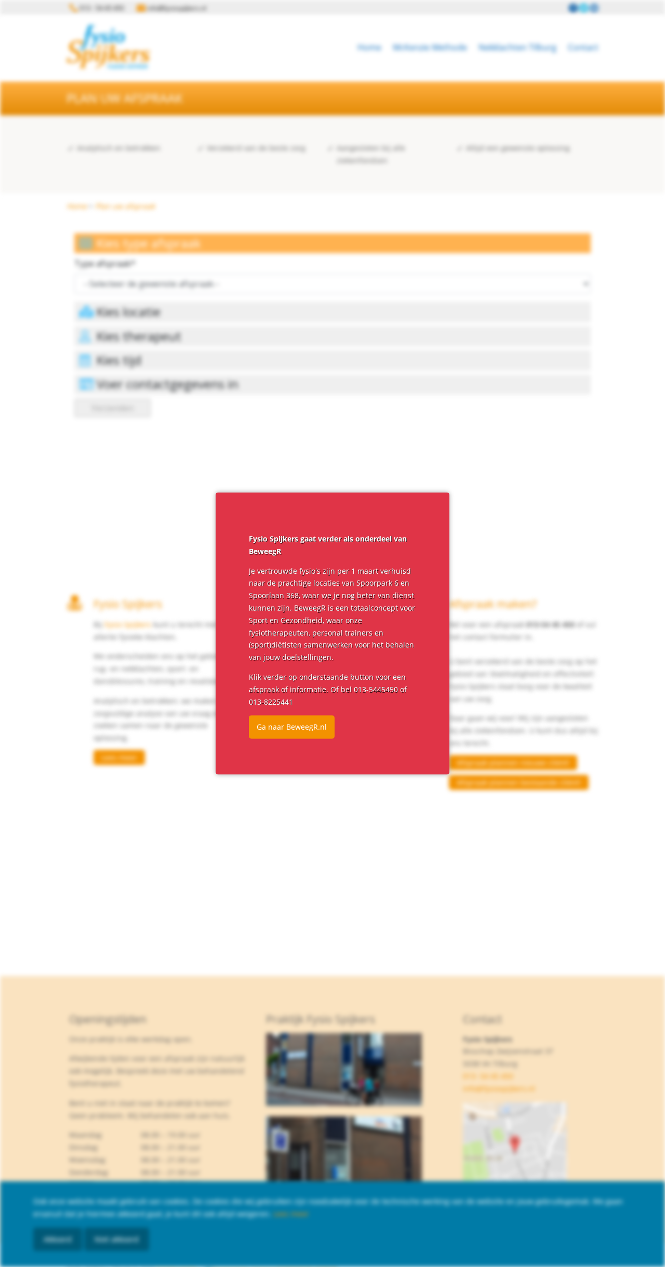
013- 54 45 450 (488, 1076)
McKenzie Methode (430, 47)
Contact (583, 47)
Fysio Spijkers (127, 624)
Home (369, 47)
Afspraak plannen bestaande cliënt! (519, 782)
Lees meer (119, 757)
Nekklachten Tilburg (517, 47)
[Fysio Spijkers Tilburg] (108, 47)
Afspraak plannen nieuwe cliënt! (513, 763)
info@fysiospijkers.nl (499, 1088)
